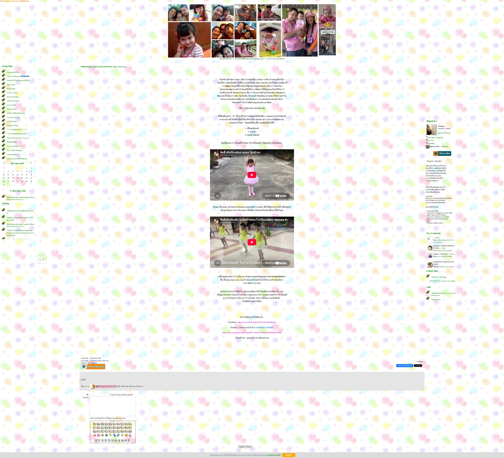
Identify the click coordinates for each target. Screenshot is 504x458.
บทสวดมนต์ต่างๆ (13, 154)
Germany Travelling (13, 117)
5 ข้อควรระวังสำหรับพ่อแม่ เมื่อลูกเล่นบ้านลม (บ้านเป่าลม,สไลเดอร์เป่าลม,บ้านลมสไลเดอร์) (20, 233)
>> (31, 163)
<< (4, 163)
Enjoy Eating (11, 85)
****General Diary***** (15, 146)
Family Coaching (12, 93)
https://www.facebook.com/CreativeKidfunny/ (257, 322)
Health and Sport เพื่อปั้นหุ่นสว (17, 159)
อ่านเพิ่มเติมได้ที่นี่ (273, 455)
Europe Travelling (12, 125)
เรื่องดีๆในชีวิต (12, 142)
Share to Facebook (404, 366)
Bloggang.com (435, 299)
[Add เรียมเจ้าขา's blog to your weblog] (442, 281)
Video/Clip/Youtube (13, 101)
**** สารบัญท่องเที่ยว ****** (17, 130)
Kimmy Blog (11, 89)
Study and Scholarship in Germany (18, 138)
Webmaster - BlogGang (438, 277)
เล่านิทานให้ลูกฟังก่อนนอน (16, 113)
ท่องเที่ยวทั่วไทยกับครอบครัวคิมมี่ (18, 80)
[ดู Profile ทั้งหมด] (444, 133)
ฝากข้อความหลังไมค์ (436, 138)
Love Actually (11, 105)
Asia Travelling (12, 121)
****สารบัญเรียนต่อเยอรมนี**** (18, 134)
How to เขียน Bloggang (14, 150)
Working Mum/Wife (13, 72)
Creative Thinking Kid (14, 76)
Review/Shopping (12, 97)
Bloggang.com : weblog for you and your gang (14, 1)
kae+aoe (87, 386)
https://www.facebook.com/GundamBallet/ (266, 276)
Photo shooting (11, 109)
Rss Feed (431, 140)
